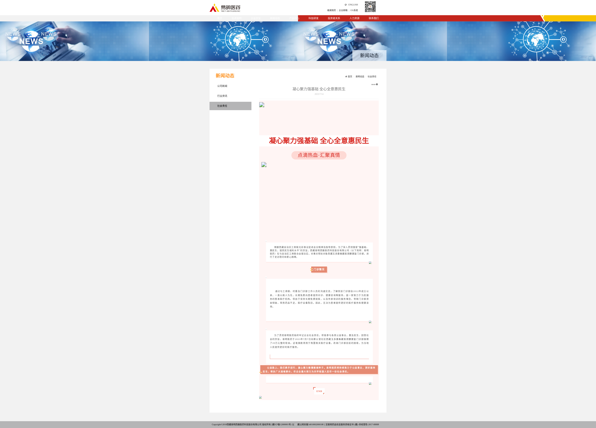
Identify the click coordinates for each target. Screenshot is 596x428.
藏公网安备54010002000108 (310, 424)
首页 (219, 18)
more (373, 84)
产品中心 (294, 18)
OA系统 (354, 10)
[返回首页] (225, 7)
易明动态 (360, 76)
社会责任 (222, 106)
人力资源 (354, 18)
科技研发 (313, 18)
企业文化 (256, 18)
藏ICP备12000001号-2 (282, 424)
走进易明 (237, 18)
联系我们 (374, 18)
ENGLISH (353, 5)
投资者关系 (334, 18)
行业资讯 (222, 96)
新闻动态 (275, 18)
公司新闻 (222, 86)
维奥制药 (331, 10)
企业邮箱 (343, 10)
